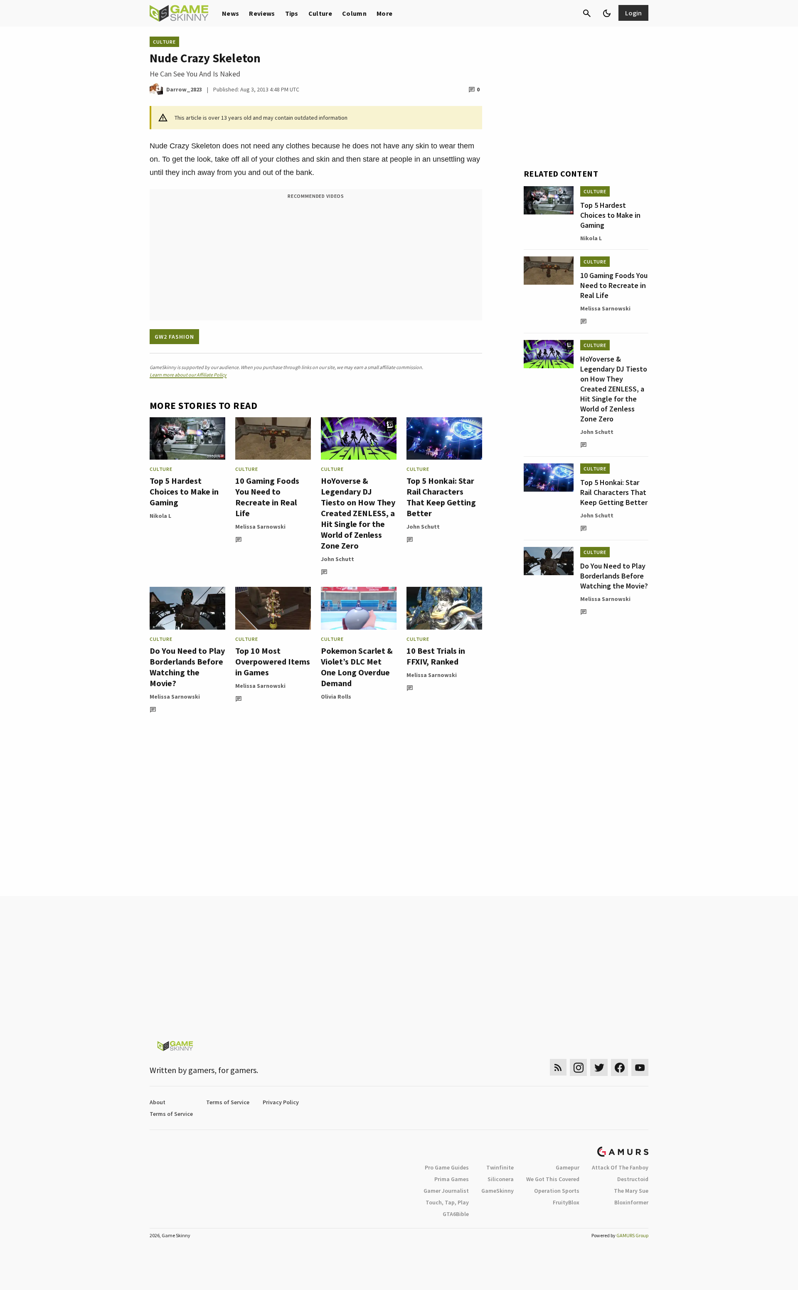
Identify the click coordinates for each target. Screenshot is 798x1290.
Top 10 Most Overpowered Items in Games (272, 661)
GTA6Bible (456, 1214)
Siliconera (501, 1179)
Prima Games (451, 1179)
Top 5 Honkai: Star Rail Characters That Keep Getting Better (441, 496)
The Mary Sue (631, 1190)
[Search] (587, 13)
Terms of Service (227, 1102)
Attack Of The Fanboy (620, 1167)
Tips (291, 13)
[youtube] (640, 1067)
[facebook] (619, 1067)
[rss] (558, 1067)
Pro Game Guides (447, 1167)
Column (354, 13)
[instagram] (578, 1067)
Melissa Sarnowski (260, 526)
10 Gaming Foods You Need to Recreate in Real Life (267, 496)
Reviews (262, 13)
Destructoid (632, 1179)
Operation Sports (556, 1190)
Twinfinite (500, 1167)
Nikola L (160, 515)
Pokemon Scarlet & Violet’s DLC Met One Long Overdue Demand (357, 666)
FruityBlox (566, 1202)
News (230, 13)
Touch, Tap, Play (447, 1202)
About (157, 1102)
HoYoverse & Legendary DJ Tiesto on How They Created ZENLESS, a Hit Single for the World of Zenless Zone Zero (358, 513)
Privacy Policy (281, 1102)
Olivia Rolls (336, 696)
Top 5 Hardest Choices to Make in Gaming (184, 491)
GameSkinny (497, 1190)
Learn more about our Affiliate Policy (188, 375)
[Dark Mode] (606, 13)
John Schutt (337, 559)
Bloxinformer (631, 1202)
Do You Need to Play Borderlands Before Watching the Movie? (187, 666)
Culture (320, 13)
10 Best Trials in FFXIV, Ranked (435, 656)
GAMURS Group (632, 1235)
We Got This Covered (552, 1179)
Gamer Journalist (446, 1190)
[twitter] (599, 1067)
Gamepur (567, 1167)
